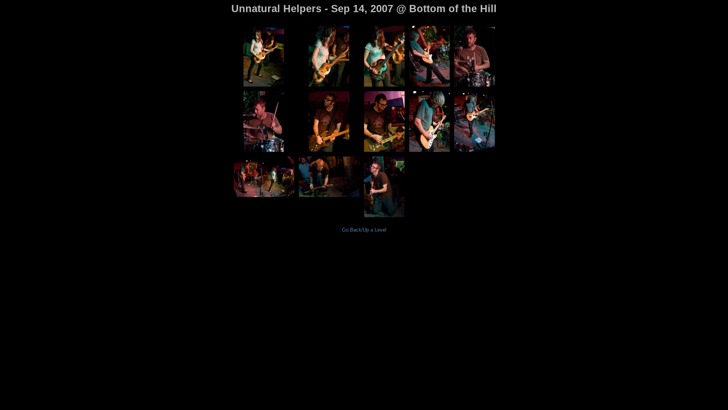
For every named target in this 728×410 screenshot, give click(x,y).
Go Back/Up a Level (364, 230)
